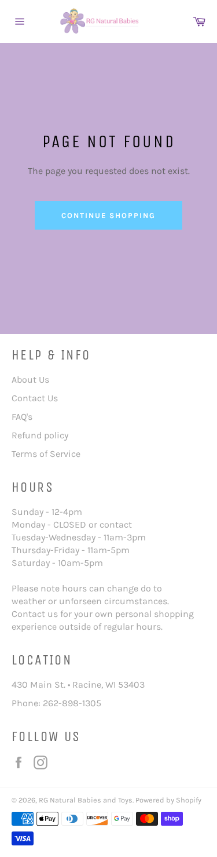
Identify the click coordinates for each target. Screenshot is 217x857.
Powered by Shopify (168, 800)
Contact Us (35, 398)
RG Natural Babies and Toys (86, 800)
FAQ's (22, 416)
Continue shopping (108, 215)
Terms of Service (46, 453)
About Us (30, 379)
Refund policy (40, 435)
